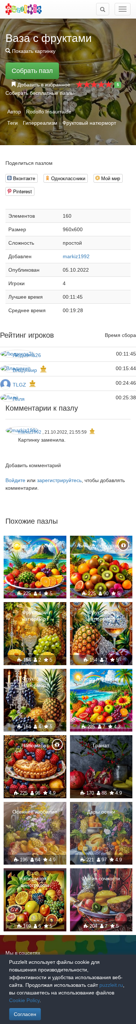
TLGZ (19, 385)
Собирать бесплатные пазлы (39, 93)
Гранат (101, 745)
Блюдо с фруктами (34, 545)
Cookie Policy (24, 1000)
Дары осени (101, 812)
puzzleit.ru (111, 985)
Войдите (15, 480)
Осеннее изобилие (34, 812)
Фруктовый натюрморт (89, 123)
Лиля (19, 399)
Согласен (25, 1014)
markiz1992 (76, 256)
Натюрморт (35, 745)
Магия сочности (101, 878)
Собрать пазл (32, 70)
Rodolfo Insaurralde (48, 112)
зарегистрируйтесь (59, 480)
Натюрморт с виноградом (34, 882)
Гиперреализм (40, 123)
